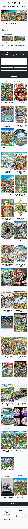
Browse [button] (9, 6)
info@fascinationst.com (16, 55)
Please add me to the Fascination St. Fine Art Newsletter (14, 72)
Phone (20, 65)
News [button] (23, 6)
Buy (5, 35)
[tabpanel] (14, 42)
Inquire (10, 35)
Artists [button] (5, 6)
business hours (22, 54)
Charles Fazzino (6, 24)
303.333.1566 (12, 54)
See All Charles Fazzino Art (14, 504)
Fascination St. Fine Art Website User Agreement (9, 526)
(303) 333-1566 (7, 519)
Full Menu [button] (14, 6)
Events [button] (18, 6)
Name (7, 65)
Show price (6, 30)
